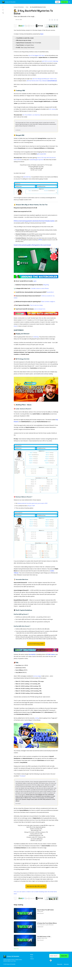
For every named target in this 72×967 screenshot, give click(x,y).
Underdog (35, 337)
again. (35, 281)
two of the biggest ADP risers (36, 55)
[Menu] (69, 2)
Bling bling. (46, 285)
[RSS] (50, 960)
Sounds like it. (50, 292)
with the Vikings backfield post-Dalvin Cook (44, 79)
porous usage (37, 676)
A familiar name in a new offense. (40, 288)
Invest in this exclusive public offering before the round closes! (32, 245)
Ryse (41, 34)
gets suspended (41, 154)
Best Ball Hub (27, 177)
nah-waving (52, 109)
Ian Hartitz (32, 654)
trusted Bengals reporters (36, 159)
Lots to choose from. (39, 309)
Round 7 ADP (31, 505)
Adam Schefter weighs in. (48, 301)
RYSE (40, 239)
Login (57, 2)
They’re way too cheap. (36, 305)
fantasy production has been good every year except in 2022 (32, 503)
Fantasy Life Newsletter (19, 7)
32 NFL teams (51, 654)
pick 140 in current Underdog (50, 61)
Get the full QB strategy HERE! (36, 643)
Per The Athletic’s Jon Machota (31, 115)
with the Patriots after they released (37, 81)
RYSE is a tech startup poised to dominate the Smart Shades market (34, 221)
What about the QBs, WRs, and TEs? (36, 886)
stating (37, 718)
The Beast (22, 776)
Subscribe (64, 2)
